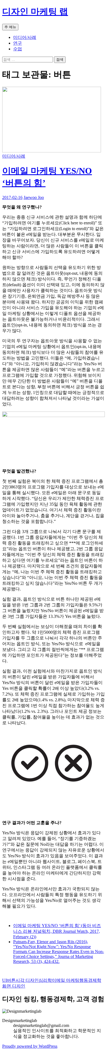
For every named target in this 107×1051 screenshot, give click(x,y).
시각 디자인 (27, 980)
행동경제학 (90, 980)
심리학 (45, 980)
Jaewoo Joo (34, 197)
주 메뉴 (10, 27)
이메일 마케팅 (65, 980)
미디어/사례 (24, 37)
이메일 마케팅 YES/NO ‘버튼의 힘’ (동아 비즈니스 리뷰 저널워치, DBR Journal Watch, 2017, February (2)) (57, 931)
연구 (17, 43)
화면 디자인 (13, 986)
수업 (17, 49)
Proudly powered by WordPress (29, 1046)
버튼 (11, 980)
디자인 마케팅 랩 (35, 11)
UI (4, 980)
